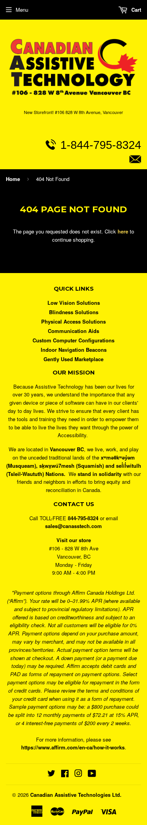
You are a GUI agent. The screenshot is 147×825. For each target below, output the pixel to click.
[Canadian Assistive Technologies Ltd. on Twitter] (51, 774)
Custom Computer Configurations (73, 340)
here (123, 231)
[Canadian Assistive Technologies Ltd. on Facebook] (65, 774)
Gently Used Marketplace (73, 359)
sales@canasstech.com (77, 176)
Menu (22, 9)
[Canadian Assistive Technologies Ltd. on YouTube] (92, 774)
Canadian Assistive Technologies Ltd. (76, 794)
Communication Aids (73, 331)
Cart (135, 9)
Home (13, 179)
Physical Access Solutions (73, 321)
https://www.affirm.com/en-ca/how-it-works (73, 747)
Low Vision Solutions (73, 302)
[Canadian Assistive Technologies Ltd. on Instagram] (78, 774)
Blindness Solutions (73, 312)
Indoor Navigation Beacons (74, 349)
